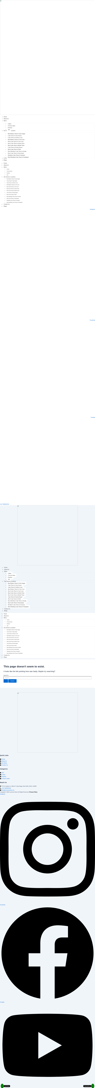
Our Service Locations (9, 177)
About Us (6, 165)
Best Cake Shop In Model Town (13, 190)
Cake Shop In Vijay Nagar (12, 180)
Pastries (8, 173)
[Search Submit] (6, 681)
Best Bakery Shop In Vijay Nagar (13, 178)
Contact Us (7, 204)
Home (5, 163)
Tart (7, 175)
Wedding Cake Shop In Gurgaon (13, 200)
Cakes (8, 169)
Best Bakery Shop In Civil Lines (13, 184)
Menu (5, 167)
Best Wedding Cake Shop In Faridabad (14, 202)
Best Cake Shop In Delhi (12, 194)
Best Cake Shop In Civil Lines (13, 186)
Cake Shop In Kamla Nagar (12, 192)
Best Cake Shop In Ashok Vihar (13, 188)
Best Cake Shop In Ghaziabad (13, 198)
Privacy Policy (33, 792)
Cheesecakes (9, 171)
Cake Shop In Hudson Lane (12, 182)
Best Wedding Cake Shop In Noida (14, 196)
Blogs (5, 206)
